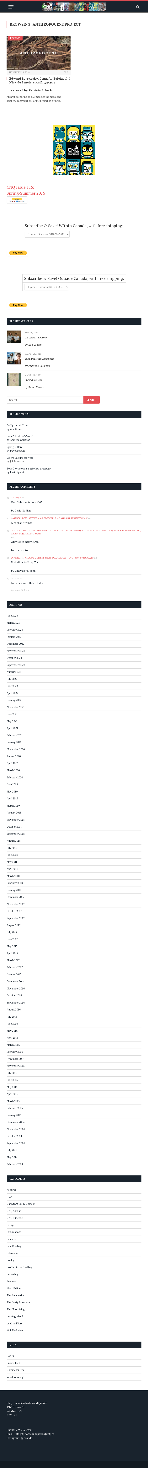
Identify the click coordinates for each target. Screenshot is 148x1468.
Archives (11, 1189)
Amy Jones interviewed (25, 541)
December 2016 (15, 981)
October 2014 (14, 1136)
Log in (10, 1356)
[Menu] (10, 7)
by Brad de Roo (20, 550)
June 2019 (12, 784)
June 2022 (12, 686)
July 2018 (12, 848)
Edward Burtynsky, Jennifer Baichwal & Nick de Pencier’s (39, 80)
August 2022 (14, 672)
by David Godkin (21, 510)
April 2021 (12, 728)
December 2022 (15, 643)
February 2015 (15, 1108)
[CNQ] (74, 7)
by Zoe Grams (33, 344)
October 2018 (14, 826)
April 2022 (12, 693)
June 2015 (12, 1080)
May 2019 (12, 791)
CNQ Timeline (15, 1218)
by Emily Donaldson (23, 570)
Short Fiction (14, 1288)
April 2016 (12, 1037)
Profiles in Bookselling (19, 1267)
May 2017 (12, 946)
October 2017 (14, 911)
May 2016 (12, 1030)
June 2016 (12, 1023)
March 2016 (13, 1045)
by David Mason (34, 387)
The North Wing (16, 1309)
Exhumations (14, 1232)
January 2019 (14, 812)
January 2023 (14, 637)
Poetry (10, 1260)
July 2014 (12, 1150)
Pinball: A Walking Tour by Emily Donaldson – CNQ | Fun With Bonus (52, 557)
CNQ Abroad (14, 1211)
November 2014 (16, 1129)
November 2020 (16, 749)
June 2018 (12, 854)
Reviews (15, 38)
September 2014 (16, 1143)
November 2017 (16, 904)
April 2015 (12, 1094)
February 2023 (15, 629)
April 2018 (12, 869)
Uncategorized (15, 1316)
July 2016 (12, 1016)
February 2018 (15, 883)
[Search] (137, 7)
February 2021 (15, 735)
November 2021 (16, 707)
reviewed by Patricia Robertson (33, 90)
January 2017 (14, 974)
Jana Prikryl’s (39, 358)
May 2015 (12, 1087)
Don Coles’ (26, 502)
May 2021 (12, 721)
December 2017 (15, 897)
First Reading (14, 1246)
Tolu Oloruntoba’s (28, 468)
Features (11, 1239)
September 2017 (16, 918)
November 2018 (16, 819)
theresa (16, 497)
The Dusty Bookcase (18, 1302)
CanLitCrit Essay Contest (20, 1204)
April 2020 (12, 763)
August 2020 (14, 756)
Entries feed (13, 1363)
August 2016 (14, 1009)
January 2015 (14, 1115)
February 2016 (15, 1051)
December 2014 (15, 1122)
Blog (9, 1197)
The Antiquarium (16, 1295)
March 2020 (13, 770)
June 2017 (12, 939)
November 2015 (16, 1066)
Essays (10, 1225)
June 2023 (12, 615)
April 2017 (12, 953)
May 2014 (12, 1157)
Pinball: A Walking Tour (25, 562)
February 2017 (15, 967)
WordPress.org (15, 1377)
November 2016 (16, 988)
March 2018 (13, 876)
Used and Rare (15, 1323)
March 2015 (13, 1101)
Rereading (12, 1274)
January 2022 (14, 700)
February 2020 (15, 777)
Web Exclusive (15, 1330)
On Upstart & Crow (36, 337)
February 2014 (15, 1164)
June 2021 (12, 714)
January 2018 (14, 890)
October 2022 (14, 658)
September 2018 (16, 833)
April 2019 (12, 798)
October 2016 (14, 995)
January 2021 (14, 742)
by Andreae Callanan (37, 366)
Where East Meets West (20, 457)
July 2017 (12, 932)
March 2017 (13, 960)
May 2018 (12, 862)
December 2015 (15, 1059)
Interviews (12, 1253)
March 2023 (13, 622)
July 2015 (12, 1073)
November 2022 (16, 651)
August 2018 (14, 840)
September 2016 (16, 1002)
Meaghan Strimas (21, 523)
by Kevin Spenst (15, 472)
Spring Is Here (34, 380)
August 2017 (14, 925)
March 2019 (13, 805)
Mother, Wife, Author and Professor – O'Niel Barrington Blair (49, 518)
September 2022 (16, 665)
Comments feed (15, 1370)
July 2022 (12, 679)
